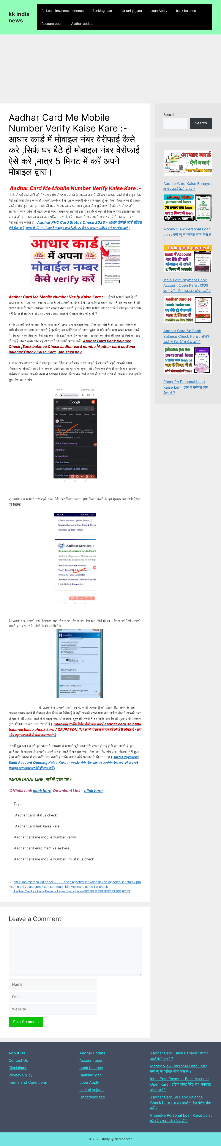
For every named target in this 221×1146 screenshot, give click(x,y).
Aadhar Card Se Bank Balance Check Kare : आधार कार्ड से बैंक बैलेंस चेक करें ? (186, 336)
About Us (17, 1053)
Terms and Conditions (28, 1082)
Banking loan (102, 11)
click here (42, 790)
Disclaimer (18, 1068)
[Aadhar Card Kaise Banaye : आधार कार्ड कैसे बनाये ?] (188, 163)
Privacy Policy (20, 1075)
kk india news (19, 17)
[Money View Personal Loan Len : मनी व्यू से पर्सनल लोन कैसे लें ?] (188, 208)
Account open (52, 24)
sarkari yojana (131, 11)
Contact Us (18, 1060)
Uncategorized (92, 1097)
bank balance (186, 11)
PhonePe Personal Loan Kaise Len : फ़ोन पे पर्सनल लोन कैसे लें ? (185, 387)
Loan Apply (158, 11)
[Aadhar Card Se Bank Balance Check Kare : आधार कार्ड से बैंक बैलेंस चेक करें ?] (188, 310)
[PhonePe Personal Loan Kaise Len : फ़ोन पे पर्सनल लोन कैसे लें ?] (188, 361)
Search (169, 115)
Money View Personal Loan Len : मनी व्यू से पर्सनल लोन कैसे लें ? (187, 234)
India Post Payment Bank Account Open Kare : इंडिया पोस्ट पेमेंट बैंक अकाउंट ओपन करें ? (187, 285)
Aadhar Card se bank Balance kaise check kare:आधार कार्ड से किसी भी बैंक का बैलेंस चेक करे (71, 891)
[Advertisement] (110, 67)
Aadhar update (82, 24)
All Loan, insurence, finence (62, 11)
